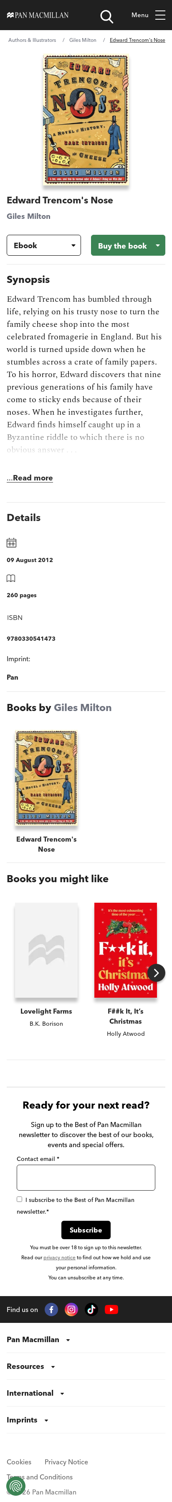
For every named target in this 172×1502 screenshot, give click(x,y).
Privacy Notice (66, 1462)
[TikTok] (91, 1309)
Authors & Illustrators (32, 40)
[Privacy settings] (15, 1486)
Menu (140, 15)
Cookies (19, 1462)
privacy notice (59, 1257)
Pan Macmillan (33, 1339)
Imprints (22, 1420)
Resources (25, 1366)
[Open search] (107, 16)
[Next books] (156, 973)
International (30, 1393)
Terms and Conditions (40, 1477)
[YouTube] (111, 1310)
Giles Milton (82, 40)
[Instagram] (71, 1309)
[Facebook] (51, 1309)
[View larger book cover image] (86, 119)
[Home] (38, 15)
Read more (33, 478)
